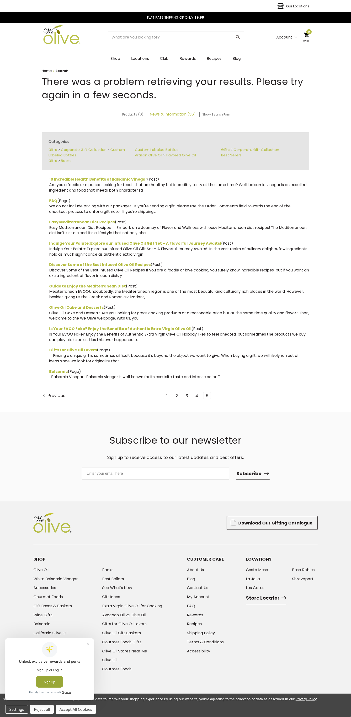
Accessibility (198, 651)
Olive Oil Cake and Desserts (76, 307)
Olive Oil (40, 570)
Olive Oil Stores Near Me (124, 651)
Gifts (52, 149)
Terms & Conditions (205, 642)
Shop (115, 58)
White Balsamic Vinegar (55, 579)
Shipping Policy (201, 633)
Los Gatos (255, 587)
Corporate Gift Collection (83, 149)
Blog (237, 58)
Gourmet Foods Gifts (121, 642)
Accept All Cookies (75, 709)
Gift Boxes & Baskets (52, 606)
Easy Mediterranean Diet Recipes (82, 222)
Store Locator (263, 598)
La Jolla (253, 579)
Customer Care (205, 559)
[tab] (133, 114)
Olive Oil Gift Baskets (121, 633)
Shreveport (303, 579)
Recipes (214, 58)
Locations (140, 58)
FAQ (53, 201)
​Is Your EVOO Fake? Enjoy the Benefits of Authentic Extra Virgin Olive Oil (120, 328)
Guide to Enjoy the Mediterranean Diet (87, 286)
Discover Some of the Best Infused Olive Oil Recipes (100, 264)
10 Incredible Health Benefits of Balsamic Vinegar (98, 179)
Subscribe (248, 473)
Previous (55, 395)
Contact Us (197, 587)
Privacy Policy (306, 699)
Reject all (42, 709)
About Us (195, 570)
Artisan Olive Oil (148, 155)
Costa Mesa (257, 570)
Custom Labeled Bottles (156, 149)
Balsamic (58, 371)
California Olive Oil (50, 633)
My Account (198, 597)
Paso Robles (303, 570)
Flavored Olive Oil (181, 155)
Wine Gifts (43, 615)
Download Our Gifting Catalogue (275, 523)
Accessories (44, 587)
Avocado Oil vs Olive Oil (124, 615)
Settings (16, 709)
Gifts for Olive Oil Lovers (73, 350)
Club (164, 58)
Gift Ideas (111, 597)
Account (284, 37)
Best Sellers (231, 155)
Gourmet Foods (48, 597)
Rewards (188, 58)
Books (66, 160)
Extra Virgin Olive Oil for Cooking (132, 606)
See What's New (117, 587)
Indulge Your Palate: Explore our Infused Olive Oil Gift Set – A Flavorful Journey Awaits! (135, 243)
